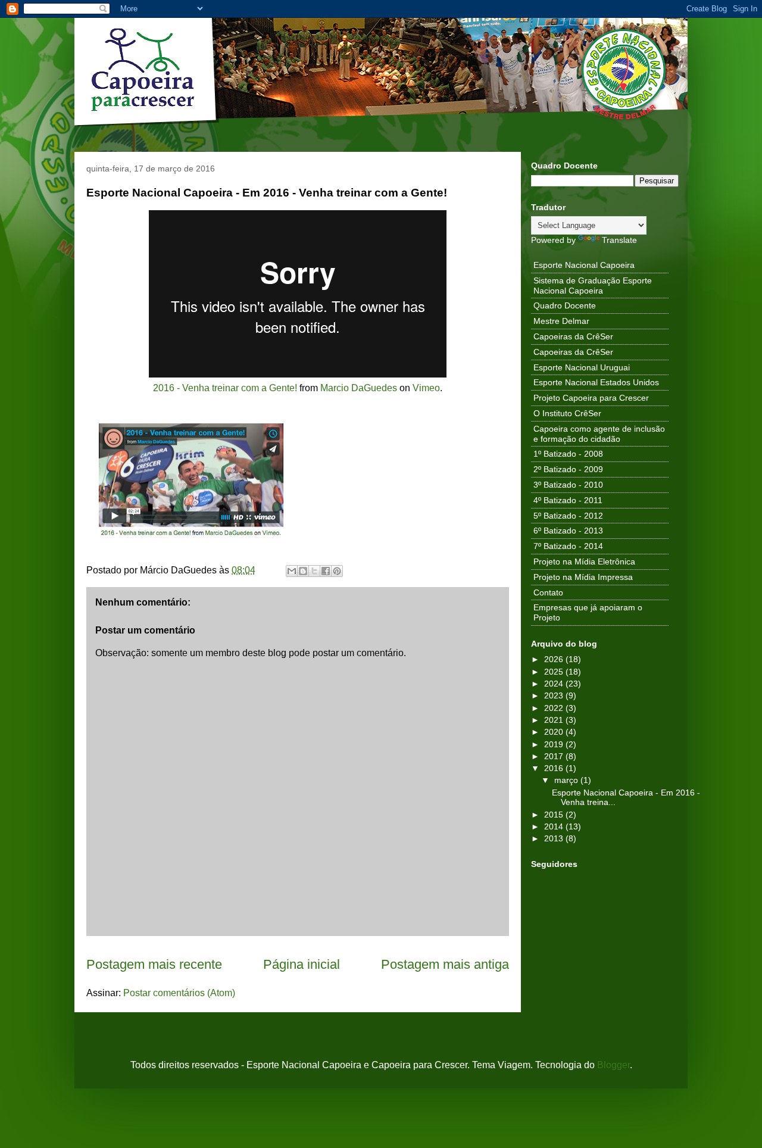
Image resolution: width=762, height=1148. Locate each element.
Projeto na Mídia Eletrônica (584, 561)
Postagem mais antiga (445, 964)
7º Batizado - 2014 (568, 546)
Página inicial (301, 964)
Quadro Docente (564, 305)
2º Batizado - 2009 (568, 469)
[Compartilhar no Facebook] (326, 571)
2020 (555, 732)
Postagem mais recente (154, 964)
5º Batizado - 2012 (568, 515)
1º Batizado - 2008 (568, 453)
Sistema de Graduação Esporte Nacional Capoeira (592, 285)
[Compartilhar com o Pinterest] (337, 571)
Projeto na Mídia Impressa (583, 577)
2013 (555, 838)
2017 (555, 756)
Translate (619, 240)
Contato (548, 592)
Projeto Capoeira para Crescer (591, 398)
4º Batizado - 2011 (567, 500)
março (567, 780)
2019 (555, 744)
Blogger (613, 1065)
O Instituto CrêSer (567, 413)
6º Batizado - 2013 (568, 530)
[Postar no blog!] (303, 571)
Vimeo (426, 388)
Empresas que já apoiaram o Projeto (587, 612)
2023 (555, 695)
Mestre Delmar (561, 321)
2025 (555, 671)
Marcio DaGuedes (358, 388)
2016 (555, 768)
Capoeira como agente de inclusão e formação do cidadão (599, 434)
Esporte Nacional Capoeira (584, 265)
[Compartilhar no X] (314, 571)
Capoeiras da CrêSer (573, 336)
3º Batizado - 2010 (568, 484)
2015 (555, 814)
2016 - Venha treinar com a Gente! (225, 388)
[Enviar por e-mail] (292, 571)
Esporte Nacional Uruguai (581, 367)
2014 (555, 826)
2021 (555, 720)
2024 (555, 683)
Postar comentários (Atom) (179, 993)
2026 (555, 659)
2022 (555, 708)
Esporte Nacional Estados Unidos (596, 382)
